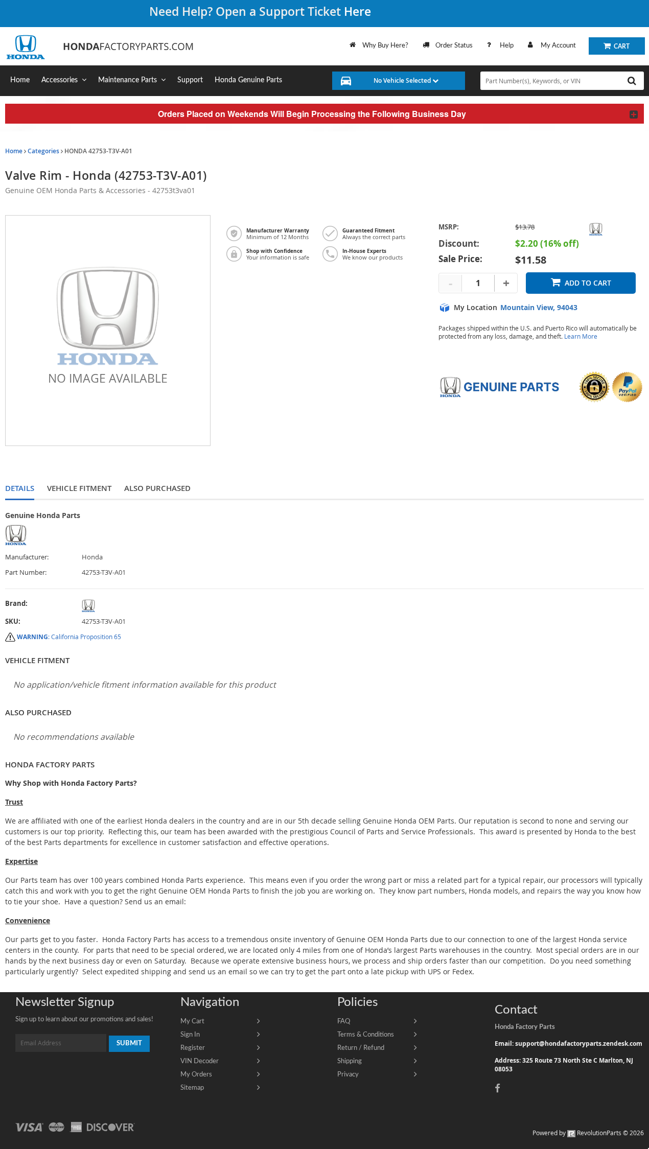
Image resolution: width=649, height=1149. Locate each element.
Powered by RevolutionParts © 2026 (588, 1133)
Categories (43, 151)
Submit (129, 1043)
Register (192, 1047)
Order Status (454, 45)
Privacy (348, 1074)
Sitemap (192, 1087)
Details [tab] (19, 488)
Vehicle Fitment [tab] (79, 488)
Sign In (190, 1034)
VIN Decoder (199, 1061)
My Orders (196, 1074)
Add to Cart (588, 283)
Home (13, 151)
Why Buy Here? (385, 45)
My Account (558, 45)
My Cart (192, 1021)
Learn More (580, 336)
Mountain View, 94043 (538, 307)
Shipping (349, 1061)
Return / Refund (360, 1047)
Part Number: (26, 572)
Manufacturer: (27, 557)
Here (357, 11)
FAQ (343, 1021)
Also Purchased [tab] (157, 488)
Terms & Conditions (365, 1034)
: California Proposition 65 (69, 636)
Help (507, 45)
